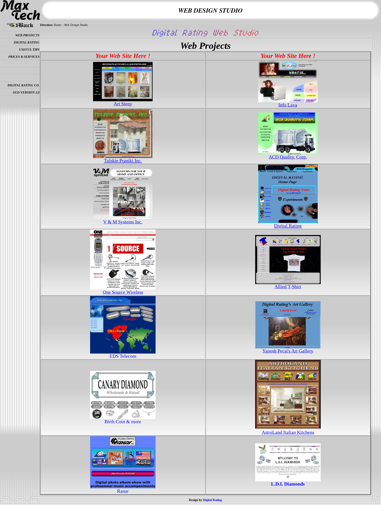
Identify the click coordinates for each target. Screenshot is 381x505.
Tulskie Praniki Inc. (123, 160)
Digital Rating (288, 225)
